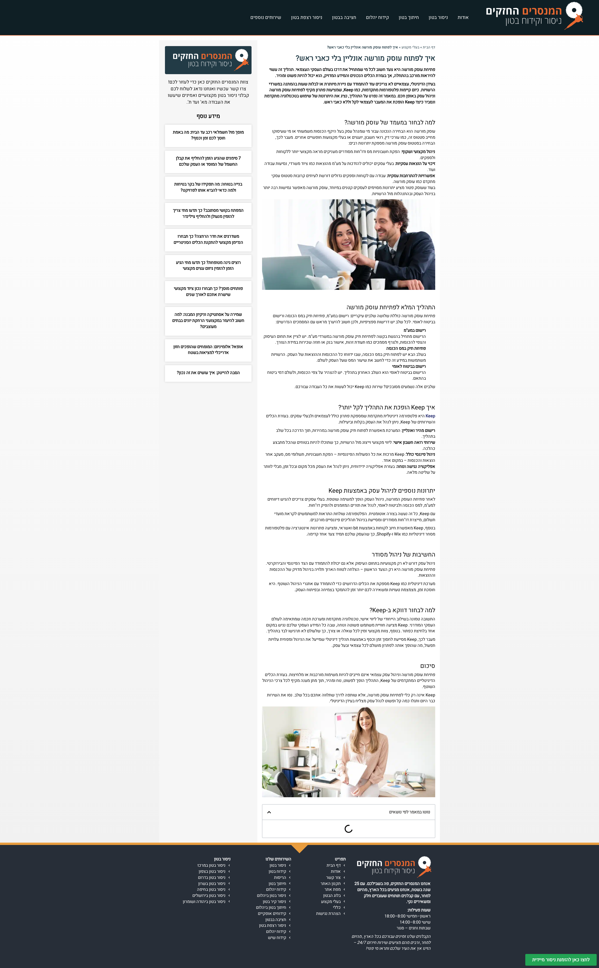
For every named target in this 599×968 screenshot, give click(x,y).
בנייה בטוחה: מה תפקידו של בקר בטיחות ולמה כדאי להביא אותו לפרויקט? (208, 187)
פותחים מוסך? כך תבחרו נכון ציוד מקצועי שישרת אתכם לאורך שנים (208, 291)
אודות (463, 17)
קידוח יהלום (377, 17)
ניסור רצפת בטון (306, 17)
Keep (430, 416)
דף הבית (429, 47)
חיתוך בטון (409, 17)
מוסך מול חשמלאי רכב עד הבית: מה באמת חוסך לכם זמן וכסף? (208, 135)
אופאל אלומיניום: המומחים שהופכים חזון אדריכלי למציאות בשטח (208, 350)
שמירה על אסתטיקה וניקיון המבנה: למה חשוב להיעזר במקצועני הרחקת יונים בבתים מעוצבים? (208, 320)
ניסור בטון (438, 17)
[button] (269, 812)
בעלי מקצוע (410, 47)
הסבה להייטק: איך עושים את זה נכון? (208, 373)
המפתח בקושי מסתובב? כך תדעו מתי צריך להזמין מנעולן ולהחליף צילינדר (208, 213)
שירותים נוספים (265, 17)
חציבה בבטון (344, 17)
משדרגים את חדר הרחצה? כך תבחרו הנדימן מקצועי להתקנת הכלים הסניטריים (208, 239)
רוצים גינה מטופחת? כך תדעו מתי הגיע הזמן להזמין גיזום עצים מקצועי (208, 265)
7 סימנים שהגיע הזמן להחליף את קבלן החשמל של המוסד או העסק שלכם (208, 161)
